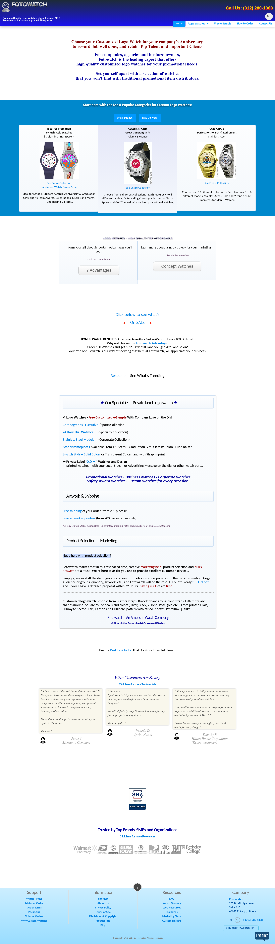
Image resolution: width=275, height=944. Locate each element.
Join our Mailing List (240, 928)
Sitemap (103, 898)
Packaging (34, 912)
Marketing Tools (171, 916)
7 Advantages (99, 270)
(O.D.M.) (91, 462)
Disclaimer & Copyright (103, 916)
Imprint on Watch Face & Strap (59, 187)
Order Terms (34, 907)
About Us (103, 903)
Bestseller (119, 376)
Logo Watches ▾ (198, 23)
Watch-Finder (34, 898)
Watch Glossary (172, 903)
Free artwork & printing (79, 518)
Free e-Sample (222, 23)
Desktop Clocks (120, 650)
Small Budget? (125, 117)
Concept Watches (177, 266)
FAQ (171, 898)
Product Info (103, 921)
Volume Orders (34, 916)
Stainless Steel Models (78, 440)
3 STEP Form (201, 582)
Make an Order (34, 903)
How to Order (245, 23)
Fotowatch (236, 899)
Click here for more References (137, 836)
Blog (103, 925)
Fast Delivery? (150, 117)
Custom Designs (171, 921)
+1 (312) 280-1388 (251, 920)
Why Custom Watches (34, 921)
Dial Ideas (172, 912)
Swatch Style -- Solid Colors (82, 454)
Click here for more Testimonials (137, 684)
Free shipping (72, 511)
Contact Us (265, 23)
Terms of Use (103, 912)
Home (178, 23)
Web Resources (172, 907)
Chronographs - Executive (80, 425)
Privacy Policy (103, 907)
